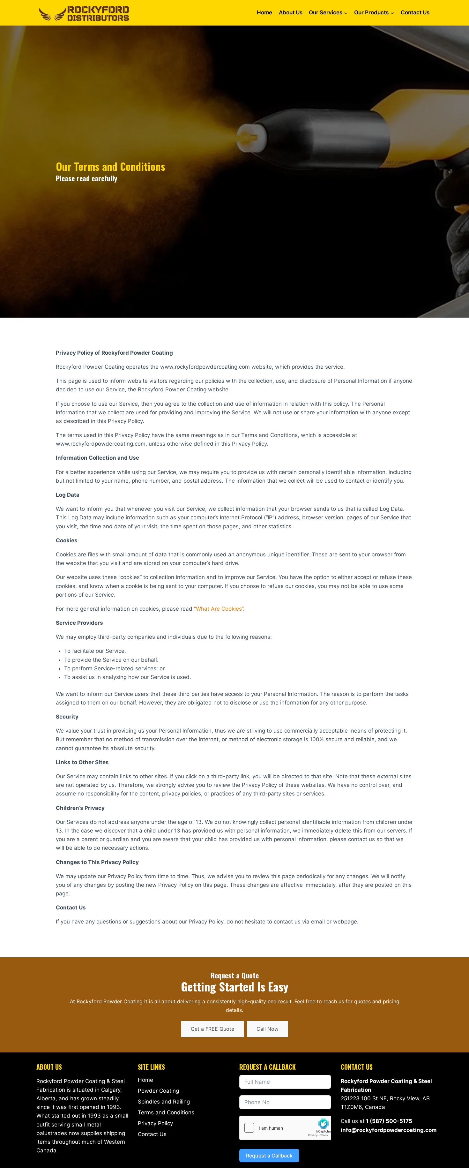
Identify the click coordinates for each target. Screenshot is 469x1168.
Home (264, 12)
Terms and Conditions (166, 1112)
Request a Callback (269, 1155)
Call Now (268, 1029)
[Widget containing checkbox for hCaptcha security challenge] (285, 1128)
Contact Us (415, 12)
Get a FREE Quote (212, 1029)
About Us (290, 12)
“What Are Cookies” (218, 609)
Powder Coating (158, 1091)
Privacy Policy (155, 1123)
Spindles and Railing (164, 1101)
